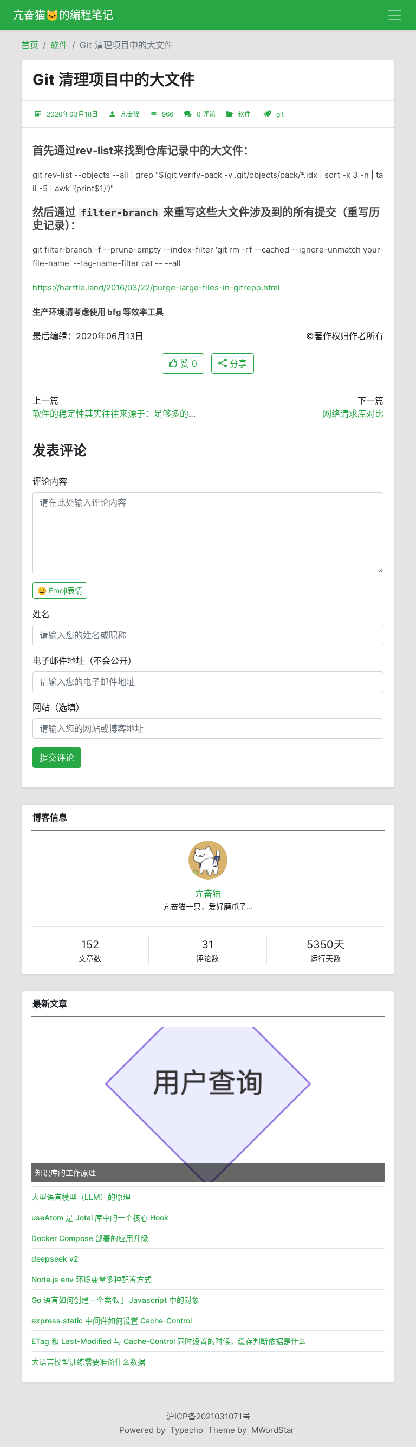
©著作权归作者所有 (345, 336)
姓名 (41, 614)
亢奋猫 (130, 114)
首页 (29, 45)
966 (167, 114)
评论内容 (49, 481)
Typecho (186, 1430)
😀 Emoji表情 (59, 590)
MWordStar (272, 1430)
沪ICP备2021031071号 (208, 1416)
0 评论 (206, 114)
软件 (59, 45)
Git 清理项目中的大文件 (126, 45)
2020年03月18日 (72, 114)
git (280, 114)
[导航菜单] (395, 15)
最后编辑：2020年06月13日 (88, 336)
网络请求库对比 (353, 413)
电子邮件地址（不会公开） (84, 660)
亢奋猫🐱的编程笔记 (63, 15)
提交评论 (57, 757)
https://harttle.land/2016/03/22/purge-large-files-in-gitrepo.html (156, 287)
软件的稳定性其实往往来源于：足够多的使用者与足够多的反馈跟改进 (166, 413)
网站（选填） (58, 707)
